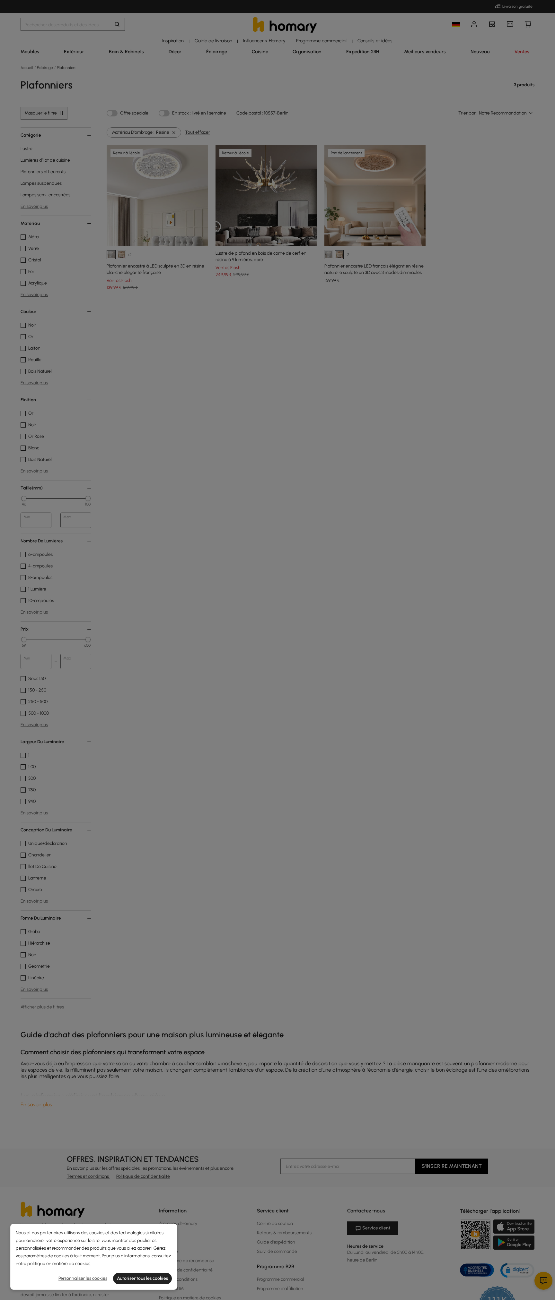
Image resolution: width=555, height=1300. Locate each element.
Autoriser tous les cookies (142, 1278)
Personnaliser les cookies (82, 1278)
